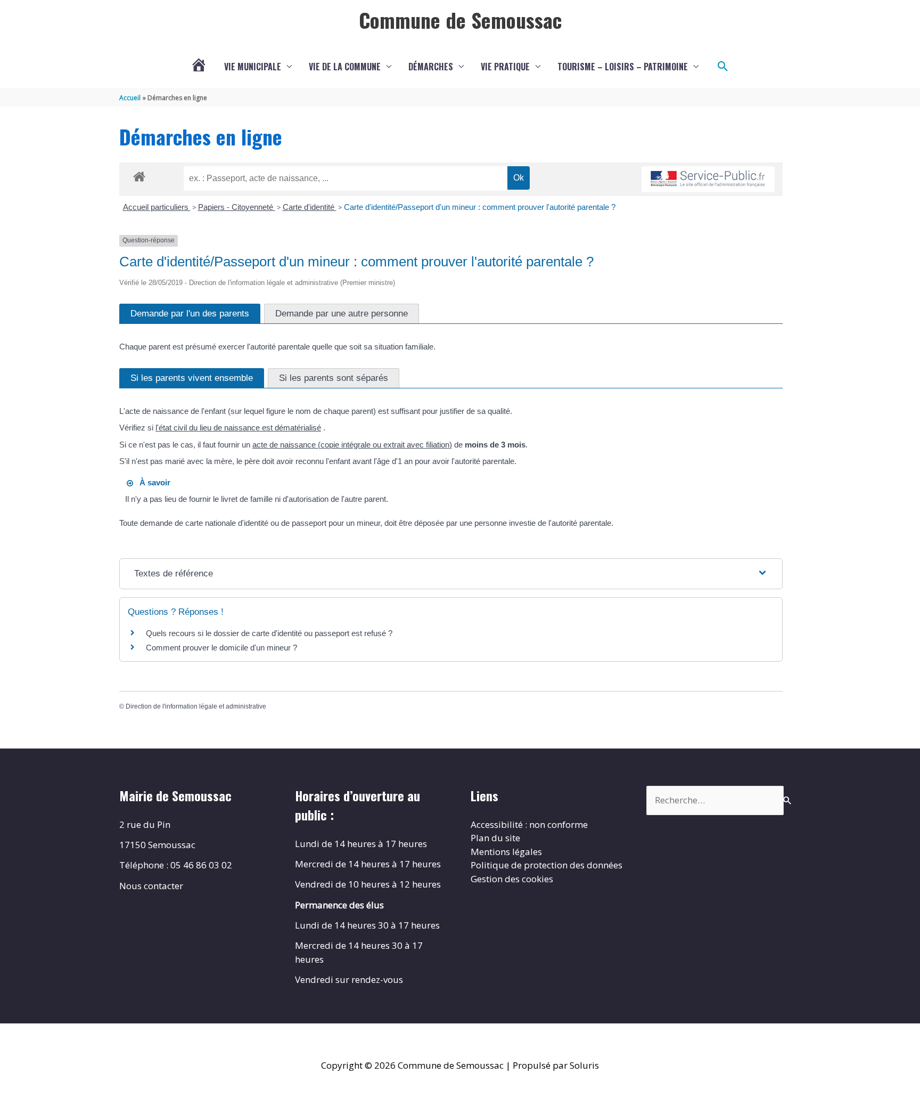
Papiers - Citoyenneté (236, 207)
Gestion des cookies (512, 879)
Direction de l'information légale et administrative (196, 706)
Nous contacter (151, 886)
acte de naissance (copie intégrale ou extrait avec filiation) (352, 444)
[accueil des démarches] (139, 174)
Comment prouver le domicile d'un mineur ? (221, 647)
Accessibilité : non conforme (529, 824)
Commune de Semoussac (460, 20)
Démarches (430, 66)
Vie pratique (505, 66)
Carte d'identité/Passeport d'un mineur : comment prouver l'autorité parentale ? (479, 207)
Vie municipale (252, 66)
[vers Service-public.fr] (708, 179)
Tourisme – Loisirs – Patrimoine (622, 66)
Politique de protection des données (546, 865)
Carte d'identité (309, 207)
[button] (723, 67)
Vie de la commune (345, 66)
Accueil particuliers (157, 207)
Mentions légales (506, 851)
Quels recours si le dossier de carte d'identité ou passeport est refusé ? (269, 633)
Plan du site (495, 838)
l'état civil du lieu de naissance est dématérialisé (238, 427)
